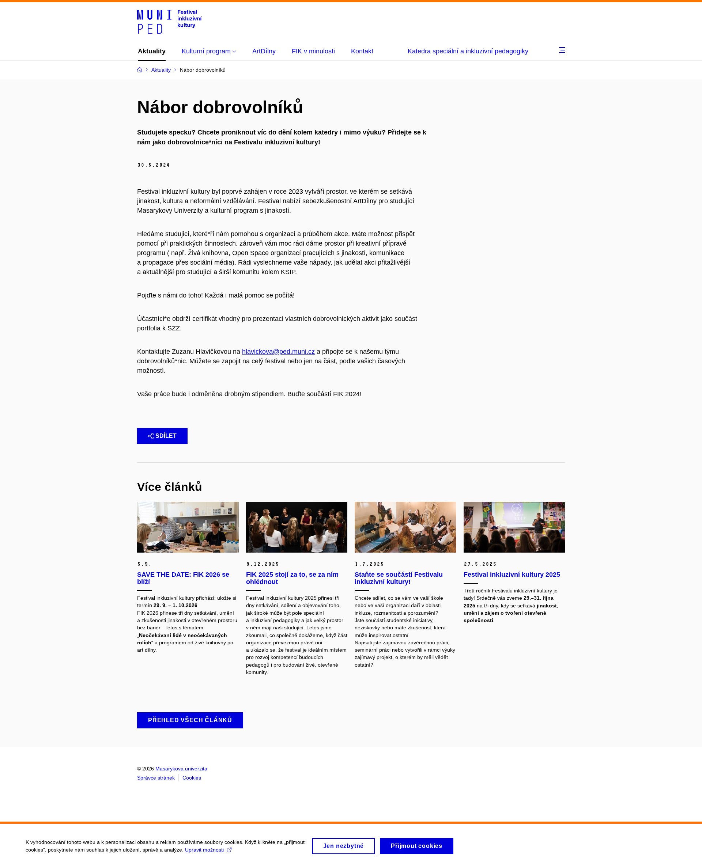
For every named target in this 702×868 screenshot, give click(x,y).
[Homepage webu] (169, 21)
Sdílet (166, 436)
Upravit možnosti (204, 850)
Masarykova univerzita (181, 769)
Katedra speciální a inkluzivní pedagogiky (468, 51)
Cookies (191, 778)
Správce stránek (156, 778)
